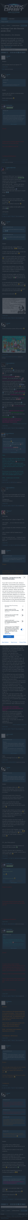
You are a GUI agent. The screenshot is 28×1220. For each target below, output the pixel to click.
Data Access (14, 642)
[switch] (22, 610)
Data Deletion (5, 642)
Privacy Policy (22, 642)
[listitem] (14, 606)
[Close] (24, 577)
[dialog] (14, 610)
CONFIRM (8, 636)
